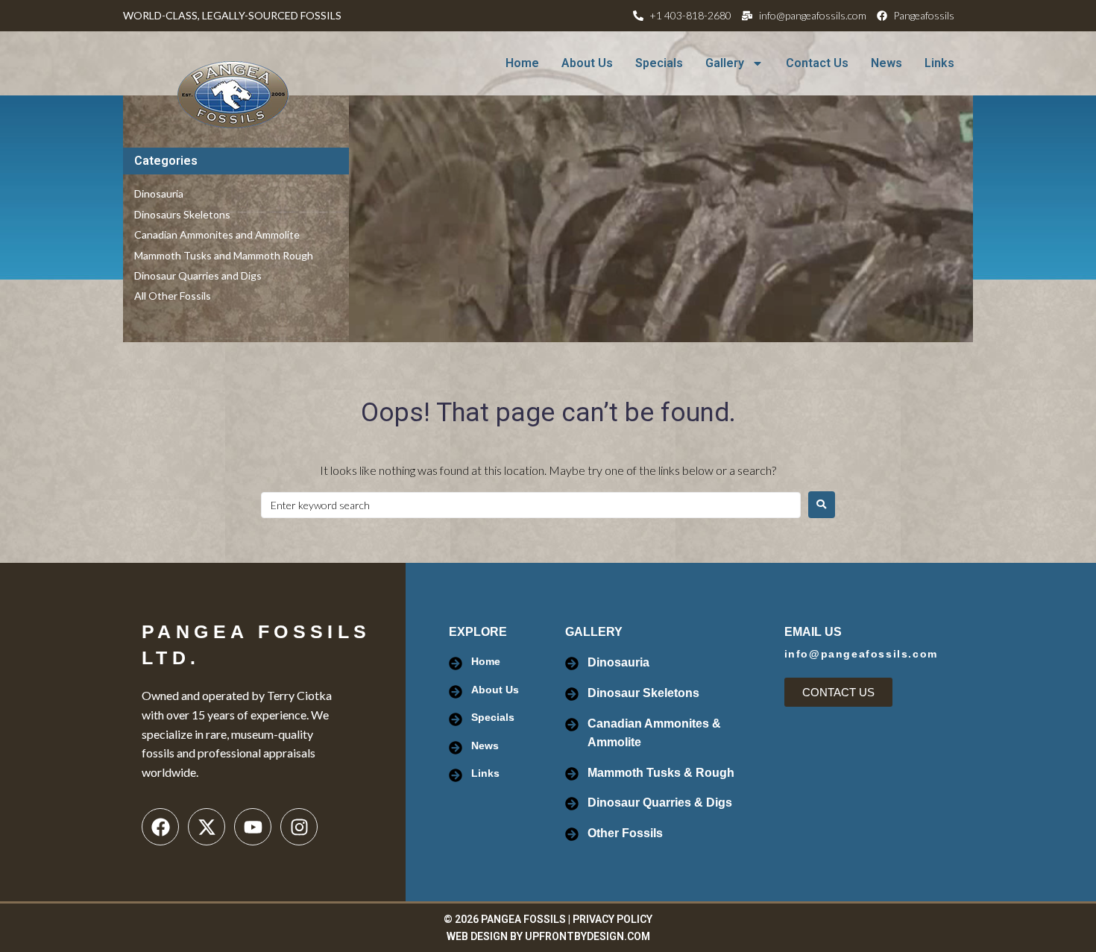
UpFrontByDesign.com (587, 936)
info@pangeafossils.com (861, 654)
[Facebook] (160, 826)
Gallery (724, 63)
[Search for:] (531, 505)
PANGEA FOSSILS (523, 919)
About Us (587, 63)
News (886, 63)
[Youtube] (252, 826)
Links (939, 63)
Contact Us (817, 63)
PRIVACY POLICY (612, 919)
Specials (659, 63)
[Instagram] (299, 826)
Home (522, 63)
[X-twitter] (206, 826)
